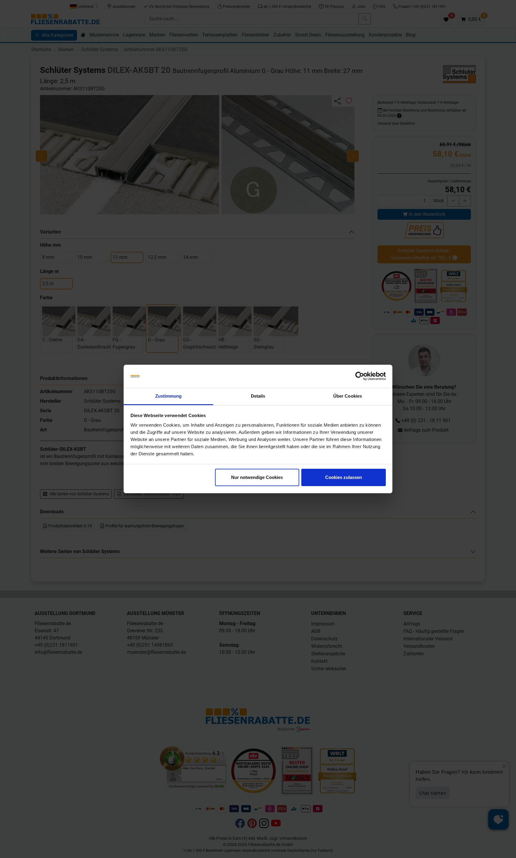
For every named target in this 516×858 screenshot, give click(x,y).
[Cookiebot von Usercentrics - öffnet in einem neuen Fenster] (360, 376)
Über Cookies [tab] (347, 396)
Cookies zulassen (343, 477)
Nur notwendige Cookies (257, 477)
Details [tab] (258, 396)
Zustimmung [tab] (168, 396)
